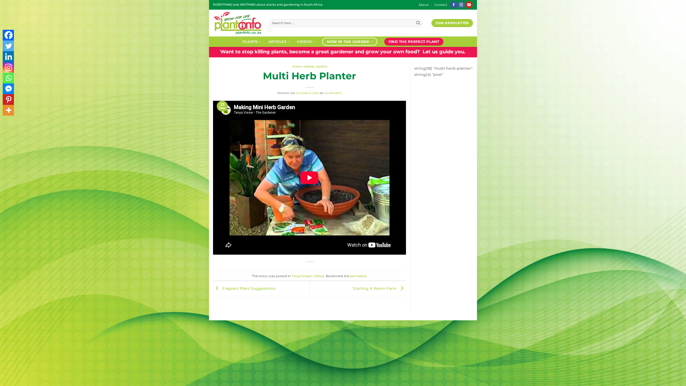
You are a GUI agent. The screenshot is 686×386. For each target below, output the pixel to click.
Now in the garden (348, 41)
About (424, 5)
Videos (304, 41)
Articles (277, 41)
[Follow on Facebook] (453, 4)
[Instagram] (8, 67)
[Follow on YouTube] (469, 4)
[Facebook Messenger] (8, 88)
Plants (250, 41)
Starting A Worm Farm (375, 288)
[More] (8, 110)
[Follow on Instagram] (461, 4)
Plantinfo (333, 93)
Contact (440, 5)
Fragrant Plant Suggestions (248, 288)
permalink (358, 276)
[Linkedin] (8, 56)
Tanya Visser (303, 66)
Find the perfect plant (414, 41)
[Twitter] (8, 45)
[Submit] (418, 23)
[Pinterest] (8, 99)
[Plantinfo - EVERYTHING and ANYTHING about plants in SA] (237, 23)
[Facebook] (8, 35)
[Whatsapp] (8, 78)
